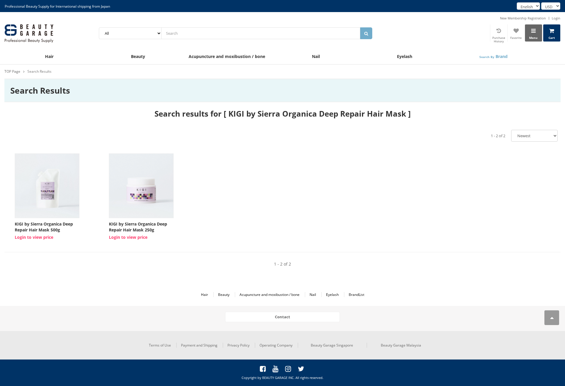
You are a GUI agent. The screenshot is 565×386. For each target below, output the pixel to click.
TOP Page (12, 71)
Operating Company (276, 345)
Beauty (138, 56)
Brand (493, 56)
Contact (282, 316)
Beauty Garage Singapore (332, 345)
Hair (49, 56)
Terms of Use (160, 345)
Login (556, 18)
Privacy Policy (238, 345)
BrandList (356, 294)
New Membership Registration (523, 18)
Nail (316, 56)
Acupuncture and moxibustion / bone (227, 56)
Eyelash (404, 56)
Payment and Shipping (199, 345)
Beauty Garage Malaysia (401, 345)
